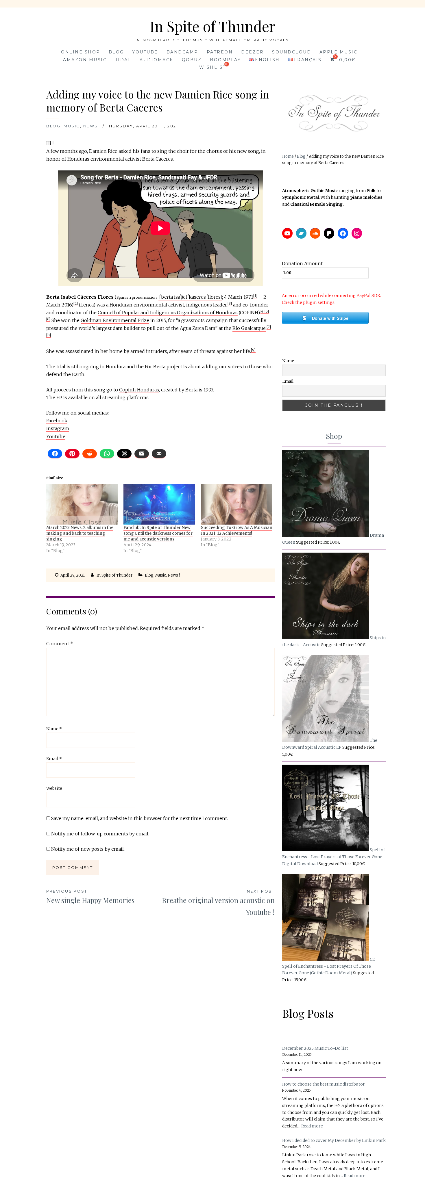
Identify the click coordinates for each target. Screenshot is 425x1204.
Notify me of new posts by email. (88, 849)
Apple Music (338, 52)
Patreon (220, 52)
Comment (59, 643)
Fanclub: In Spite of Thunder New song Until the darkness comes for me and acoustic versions (158, 533)
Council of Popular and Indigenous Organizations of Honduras (168, 312)
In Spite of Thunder (213, 26)
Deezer (252, 52)
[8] (48, 335)
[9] (253, 350)
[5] (267, 311)
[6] (48, 319)
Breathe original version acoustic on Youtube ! (218, 903)
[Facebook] (55, 453)
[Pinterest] (72, 453)
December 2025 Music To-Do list (315, 1048)
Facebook (56, 420)
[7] (269, 327)
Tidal (123, 59)
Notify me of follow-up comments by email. (100, 834)
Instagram (57, 428)
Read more (312, 1126)
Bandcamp (182, 52)
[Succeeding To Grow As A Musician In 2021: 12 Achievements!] (236, 504)
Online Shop (80, 52)
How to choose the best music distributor (323, 1084)
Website (54, 788)
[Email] (141, 453)
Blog (116, 52)
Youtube (145, 52)
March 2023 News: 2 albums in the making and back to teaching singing (79, 533)
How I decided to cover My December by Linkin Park (334, 1140)
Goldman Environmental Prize (115, 320)
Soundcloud (291, 52)
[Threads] (124, 453)
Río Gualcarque (249, 328)
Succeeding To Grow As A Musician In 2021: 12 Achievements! (236, 530)
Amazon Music (85, 59)
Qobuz (192, 59)
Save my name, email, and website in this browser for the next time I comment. (139, 818)
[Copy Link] (159, 453)
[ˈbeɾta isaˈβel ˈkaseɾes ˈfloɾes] (190, 297)
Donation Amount (302, 263)
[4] (262, 311)
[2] (75, 303)
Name (54, 728)
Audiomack (156, 59)
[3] (230, 303)
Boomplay (225, 59)
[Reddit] (89, 453)
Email (54, 758)
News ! (92, 126)
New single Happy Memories (90, 897)
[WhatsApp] (107, 453)
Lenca (86, 305)
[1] (255, 295)
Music (72, 126)
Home (288, 156)
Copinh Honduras (139, 390)
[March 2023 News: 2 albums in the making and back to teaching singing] (82, 504)
